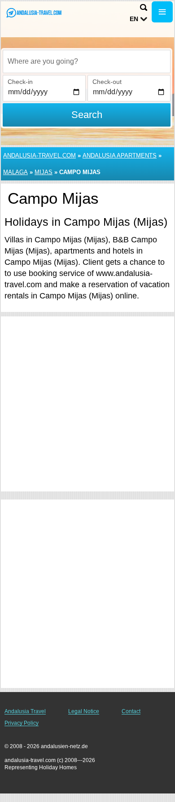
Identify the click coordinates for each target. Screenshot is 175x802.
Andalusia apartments (120, 155)
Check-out (107, 81)
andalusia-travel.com (39, 155)
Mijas (43, 172)
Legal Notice (83, 711)
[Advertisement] (87, 403)
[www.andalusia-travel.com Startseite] (33, 13)
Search (86, 114)
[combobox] (86, 61)
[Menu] (162, 11)
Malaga (15, 172)
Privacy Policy (21, 723)
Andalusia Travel (25, 711)
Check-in (20, 81)
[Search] (143, 7)
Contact (131, 711)
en (134, 18)
